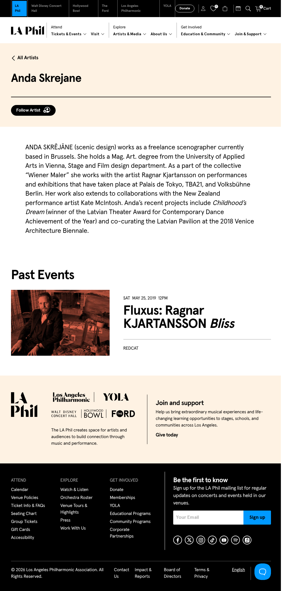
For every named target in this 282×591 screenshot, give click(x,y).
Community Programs (130, 522)
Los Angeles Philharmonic (131, 8)
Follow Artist (28, 110)
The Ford (105, 8)
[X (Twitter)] (189, 540)
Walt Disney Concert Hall (46, 8)
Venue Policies (24, 498)
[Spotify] (235, 540)
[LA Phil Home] (27, 30)
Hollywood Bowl (80, 8)
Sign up (257, 517)
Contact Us (121, 573)
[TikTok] (212, 540)
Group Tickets (24, 522)
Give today (167, 435)
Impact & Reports (143, 573)
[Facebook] (177, 540)
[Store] (225, 9)
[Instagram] (200, 540)
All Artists (27, 57)
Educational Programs (130, 514)
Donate (185, 8)
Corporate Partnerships (122, 533)
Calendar (19, 490)
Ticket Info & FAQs (28, 506)
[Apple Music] (247, 540)
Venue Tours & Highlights (73, 509)
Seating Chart (24, 514)
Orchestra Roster (76, 498)
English (238, 570)
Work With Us (73, 528)
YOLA (167, 6)
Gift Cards (20, 530)
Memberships (122, 498)
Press (65, 520)
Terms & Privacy (201, 573)
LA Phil (17, 8)
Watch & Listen (74, 490)
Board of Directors (172, 573)
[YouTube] (223, 540)
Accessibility (22, 538)
